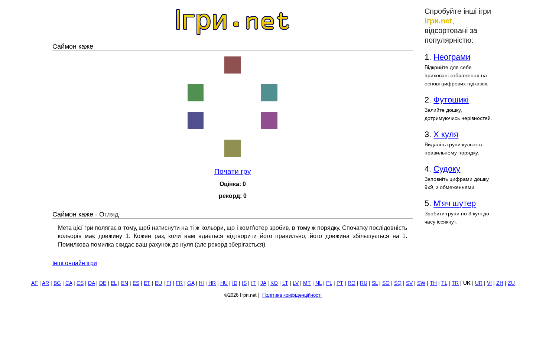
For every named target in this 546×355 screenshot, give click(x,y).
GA (190, 283)
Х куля (445, 134)
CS (80, 283)
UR (478, 283)
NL (318, 283)
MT (307, 283)
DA (91, 283)
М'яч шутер (454, 203)
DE (102, 283)
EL (114, 283)
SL (375, 283)
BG (57, 283)
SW (421, 283)
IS (244, 283)
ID (234, 283)
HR (212, 283)
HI (201, 283)
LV (296, 283)
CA (68, 283)
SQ (398, 283)
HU (224, 283)
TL (444, 283)
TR (455, 283)
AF (34, 283)
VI (489, 283)
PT (340, 283)
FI (168, 283)
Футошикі (451, 99)
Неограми (451, 57)
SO (386, 283)
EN (124, 283)
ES (136, 283)
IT (253, 283)
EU (158, 283)
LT (285, 283)
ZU (511, 283)
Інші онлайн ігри (74, 263)
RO (351, 283)
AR (45, 283)
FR (179, 283)
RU (363, 283)
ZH (499, 283)
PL (329, 283)
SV (409, 283)
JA (263, 283)
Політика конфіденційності (292, 295)
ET (147, 283)
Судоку (446, 168)
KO (274, 283)
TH (433, 283)
